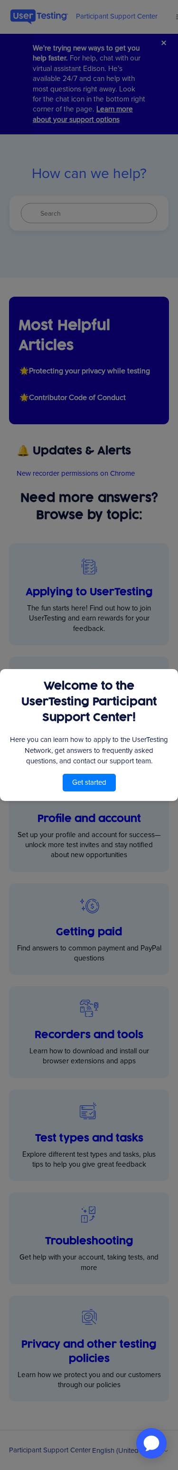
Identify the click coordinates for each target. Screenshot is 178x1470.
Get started (89, 782)
